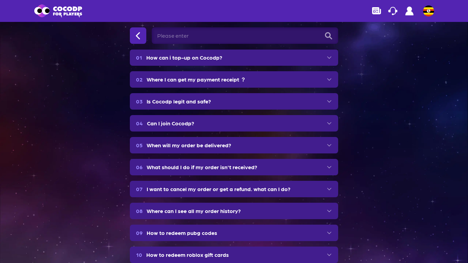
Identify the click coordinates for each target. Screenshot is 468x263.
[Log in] (409, 12)
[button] (234, 57)
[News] (376, 11)
